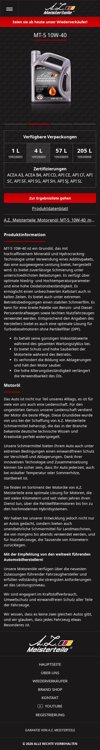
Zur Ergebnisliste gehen (50, 198)
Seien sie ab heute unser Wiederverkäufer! (50, 21)
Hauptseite (50, 664)
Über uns (50, 672)
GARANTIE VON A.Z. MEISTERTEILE (50, 730)
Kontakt (50, 697)
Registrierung (50, 714)
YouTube (53, 706)
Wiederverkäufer (50, 680)
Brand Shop (50, 689)
